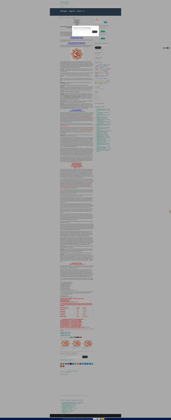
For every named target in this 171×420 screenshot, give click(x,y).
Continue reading (76, 34)
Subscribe (94, 31)
